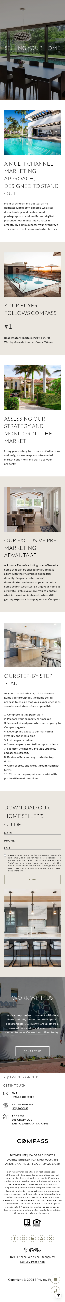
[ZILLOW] (41, 1238)
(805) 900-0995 (20, 1108)
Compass (36, 1175)
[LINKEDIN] (32, 1238)
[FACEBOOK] (14, 1238)
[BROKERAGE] (50, 1238)
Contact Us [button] (33, 1051)
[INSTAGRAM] (23, 1238)
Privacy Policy (15, 870)
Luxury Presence (32, 1261)
